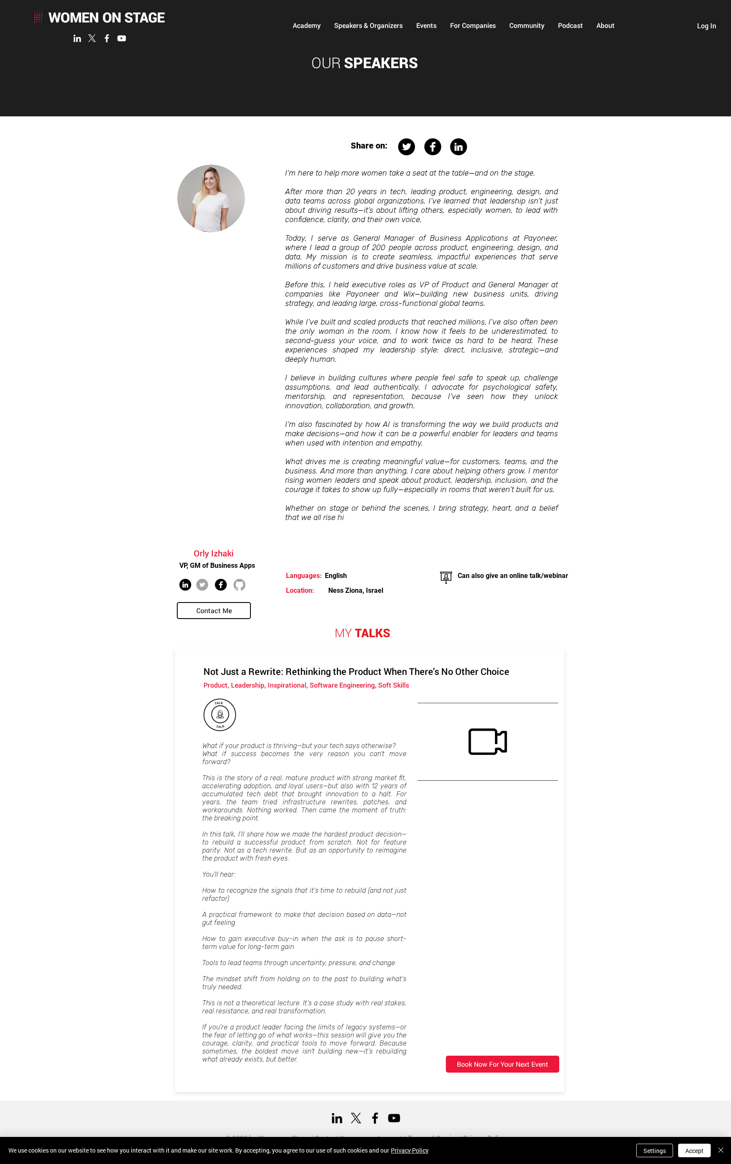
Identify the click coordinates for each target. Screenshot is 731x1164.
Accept (694, 1151)
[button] (306, 25)
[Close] (721, 1150)
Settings (654, 1151)
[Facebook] (107, 38)
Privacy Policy (410, 1150)
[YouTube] (121, 38)
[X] (92, 38)
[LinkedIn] (77, 38)
